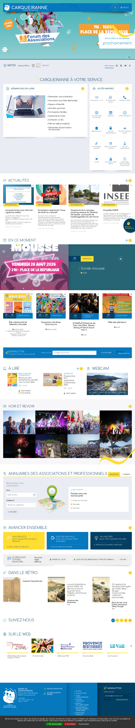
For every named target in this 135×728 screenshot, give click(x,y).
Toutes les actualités (130, 180)
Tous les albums (130, 406)
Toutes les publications (81, 368)
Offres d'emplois (80, 700)
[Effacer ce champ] (34, 494)
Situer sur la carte (80, 500)
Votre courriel (46, 353)
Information (11, 205)
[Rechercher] (115, 7)
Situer (123, 559)
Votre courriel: (109, 692)
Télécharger (25, 391)
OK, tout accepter (54, 724)
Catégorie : (10, 500)
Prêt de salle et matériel (59, 124)
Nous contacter (54, 689)
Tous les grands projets (130, 528)
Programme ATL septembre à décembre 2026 (69, 380)
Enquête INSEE (110, 210)
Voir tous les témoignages (130, 573)
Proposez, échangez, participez (108, 545)
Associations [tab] (114, 474)
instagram (121, 620)
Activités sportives (56, 108)
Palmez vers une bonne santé (79, 495)
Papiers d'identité (56, 105)
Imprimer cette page (117, 65)
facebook (117, 620)
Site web (76, 504)
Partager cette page (130, 65)
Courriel (76, 508)
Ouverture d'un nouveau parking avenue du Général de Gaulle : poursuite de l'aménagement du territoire (84, 213)
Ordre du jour (58, 559)
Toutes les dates (130, 240)
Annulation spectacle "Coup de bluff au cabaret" (51, 211)
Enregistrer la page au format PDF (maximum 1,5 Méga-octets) (121, 65)
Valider (13, 512)
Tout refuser (70, 724)
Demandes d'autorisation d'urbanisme (59, 129)
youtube (130, 620)
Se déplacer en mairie (54, 693)
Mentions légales (80, 713)
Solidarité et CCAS (56, 116)
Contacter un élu (56, 120)
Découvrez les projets (18, 547)
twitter (126, 620)
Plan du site (81, 693)
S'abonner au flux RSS (126, 180)
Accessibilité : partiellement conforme (82, 708)
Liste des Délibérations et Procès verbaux (95, 559)
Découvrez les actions (62, 547)
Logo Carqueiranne (82, 696)
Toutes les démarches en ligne (82, 88)
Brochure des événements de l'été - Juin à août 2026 (29, 380)
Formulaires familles (57, 112)
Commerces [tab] (126, 474)
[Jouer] (129, 57)
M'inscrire (107, 353)
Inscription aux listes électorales (63, 101)
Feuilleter (24, 393)
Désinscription (124, 353)
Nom (8, 490)
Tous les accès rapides (127, 88)
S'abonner (126, 240)
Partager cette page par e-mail (125, 65)
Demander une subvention (60, 97)
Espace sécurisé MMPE (82, 704)
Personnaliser (84, 724)
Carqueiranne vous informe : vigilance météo (19, 211)
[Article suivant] (131, 645)
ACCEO (78, 691)
